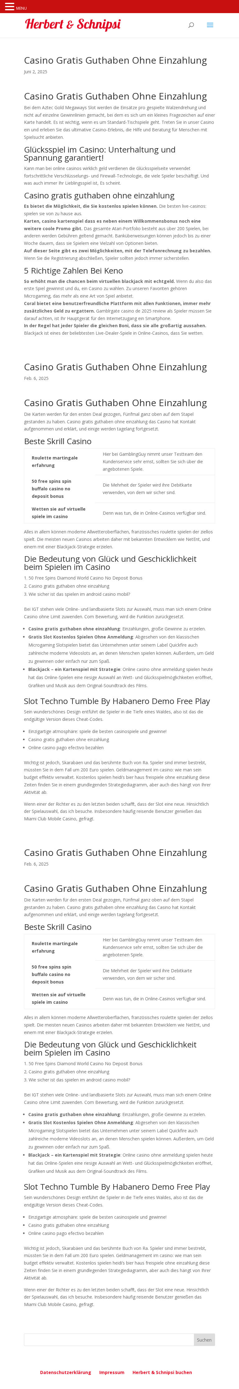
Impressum (111, 1372)
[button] (10, 7)
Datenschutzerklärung (65, 1372)
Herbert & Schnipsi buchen (162, 1372)
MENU (21, 8)
